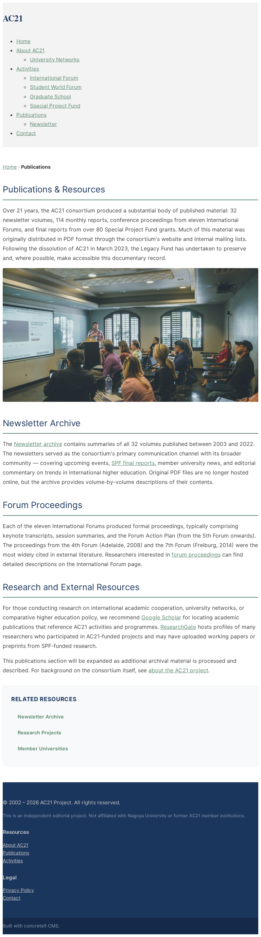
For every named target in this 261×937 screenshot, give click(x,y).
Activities (27, 68)
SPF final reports (133, 463)
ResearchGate (178, 626)
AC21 (13, 18)
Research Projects (39, 732)
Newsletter (43, 124)
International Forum (54, 78)
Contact (26, 133)
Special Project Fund (55, 105)
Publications (31, 115)
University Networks (55, 59)
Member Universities (43, 748)
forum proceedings (196, 554)
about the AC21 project (178, 670)
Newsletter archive (38, 444)
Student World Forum (56, 87)
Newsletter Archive (41, 716)
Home (23, 41)
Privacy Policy (18, 890)
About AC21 (30, 50)
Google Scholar (161, 617)
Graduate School (50, 96)
